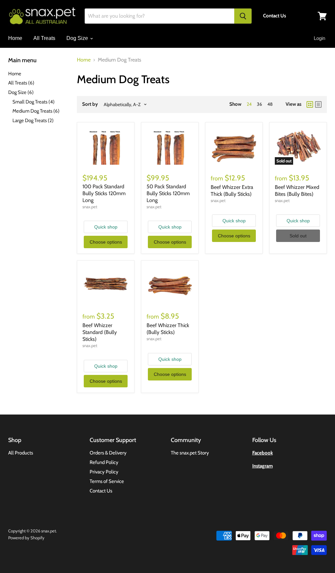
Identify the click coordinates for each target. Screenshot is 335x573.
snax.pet (89, 206)
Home (15, 38)
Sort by (90, 104)
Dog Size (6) (21, 92)
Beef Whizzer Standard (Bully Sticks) (99, 332)
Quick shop (105, 227)
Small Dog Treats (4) (33, 102)
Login (319, 38)
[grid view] (310, 104)
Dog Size (77, 38)
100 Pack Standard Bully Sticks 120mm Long (104, 193)
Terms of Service (107, 481)
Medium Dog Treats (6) (36, 111)
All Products (20, 453)
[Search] (243, 16)
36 (259, 104)
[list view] (318, 104)
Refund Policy (104, 462)
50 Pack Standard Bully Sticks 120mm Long (168, 193)
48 (270, 104)
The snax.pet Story (190, 453)
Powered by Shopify (26, 537)
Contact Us (101, 491)
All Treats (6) (21, 83)
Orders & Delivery (108, 453)
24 (249, 104)
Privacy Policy (104, 472)
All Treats (44, 38)
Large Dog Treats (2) (33, 120)
